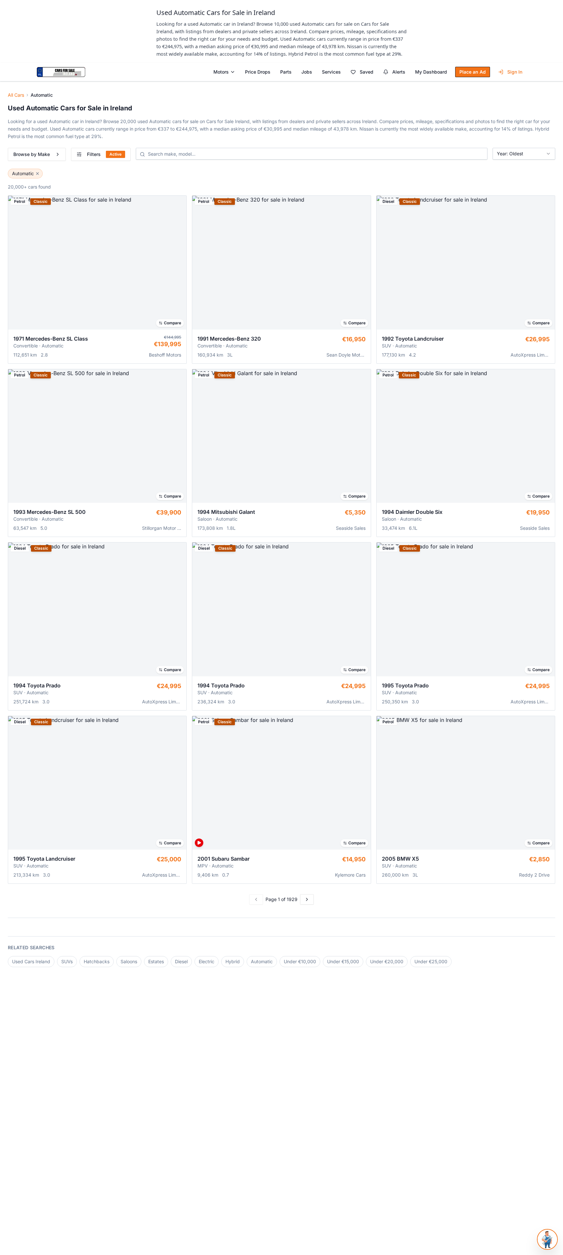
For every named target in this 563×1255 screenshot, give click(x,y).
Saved (366, 72)
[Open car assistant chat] (547, 1239)
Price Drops (257, 72)
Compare (172, 322)
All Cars (16, 95)
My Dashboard (431, 72)
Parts (286, 72)
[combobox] (524, 154)
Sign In (514, 72)
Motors (221, 72)
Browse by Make (31, 154)
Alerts (398, 72)
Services (331, 72)
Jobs (306, 72)
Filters (104, 154)
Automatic (23, 173)
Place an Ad (472, 72)
